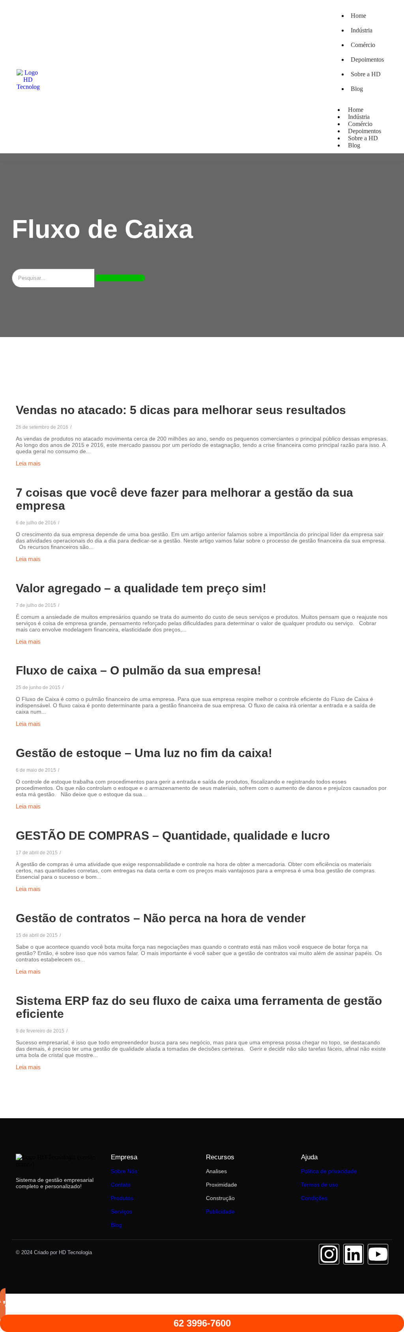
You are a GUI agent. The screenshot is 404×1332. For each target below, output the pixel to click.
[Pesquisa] (120, 278)
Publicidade (220, 1211)
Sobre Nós (124, 1171)
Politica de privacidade (329, 1171)
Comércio (363, 44)
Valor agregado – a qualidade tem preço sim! (141, 588)
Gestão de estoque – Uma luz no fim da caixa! (144, 752)
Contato (121, 1184)
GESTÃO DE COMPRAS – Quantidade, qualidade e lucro (173, 835)
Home (358, 15)
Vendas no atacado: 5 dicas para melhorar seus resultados (181, 409)
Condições (314, 1198)
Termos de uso (319, 1184)
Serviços (121, 1211)
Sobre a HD (366, 74)
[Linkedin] (353, 1254)
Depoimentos (367, 59)
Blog (357, 88)
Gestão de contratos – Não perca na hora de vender (161, 918)
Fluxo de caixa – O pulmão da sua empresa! (138, 670)
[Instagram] (329, 1254)
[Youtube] (378, 1254)
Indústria (361, 30)
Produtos (122, 1198)
